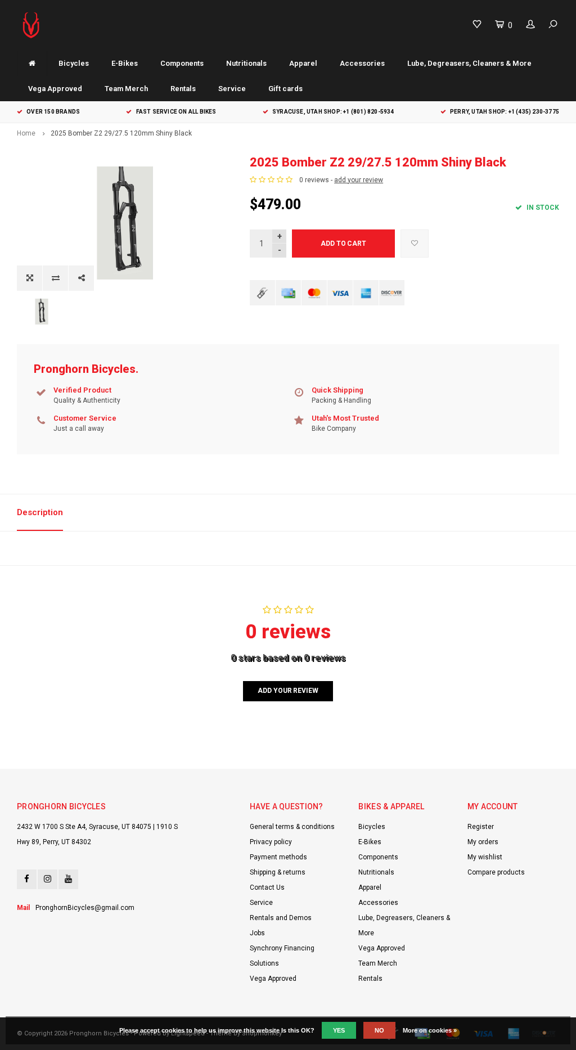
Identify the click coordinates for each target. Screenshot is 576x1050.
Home (26, 133)
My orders (482, 842)
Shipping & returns (277, 872)
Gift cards (285, 88)
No (379, 1030)
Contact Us (267, 887)
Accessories (362, 63)
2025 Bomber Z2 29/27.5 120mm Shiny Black (121, 133)
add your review (358, 180)
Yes (339, 1030)
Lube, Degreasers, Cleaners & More (469, 63)
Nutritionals (246, 63)
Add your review (288, 691)
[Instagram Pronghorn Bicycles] (47, 879)
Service (232, 88)
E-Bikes (124, 63)
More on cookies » (430, 1030)
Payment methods (278, 857)
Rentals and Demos (281, 918)
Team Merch (126, 88)
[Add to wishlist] (414, 243)
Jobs (257, 933)
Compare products (496, 872)
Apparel (303, 63)
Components (182, 63)
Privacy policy (271, 842)
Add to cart (343, 243)
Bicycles (73, 63)
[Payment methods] (262, 292)
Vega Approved (55, 88)
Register (480, 827)
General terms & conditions (292, 827)
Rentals (183, 88)
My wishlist (484, 857)
